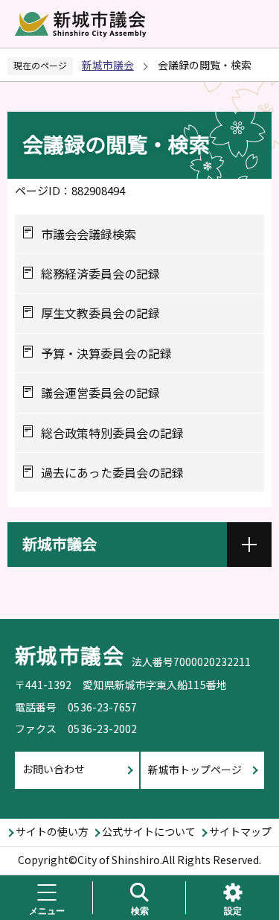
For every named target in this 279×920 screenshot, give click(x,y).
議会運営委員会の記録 (100, 392)
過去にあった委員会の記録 (112, 472)
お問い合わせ (53, 768)
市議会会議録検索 (88, 234)
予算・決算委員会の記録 (106, 353)
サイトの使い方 (52, 831)
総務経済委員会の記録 (100, 273)
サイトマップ (240, 831)
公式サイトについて (149, 831)
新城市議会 (108, 64)
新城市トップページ (195, 769)
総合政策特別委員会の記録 (112, 433)
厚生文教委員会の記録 (100, 313)
